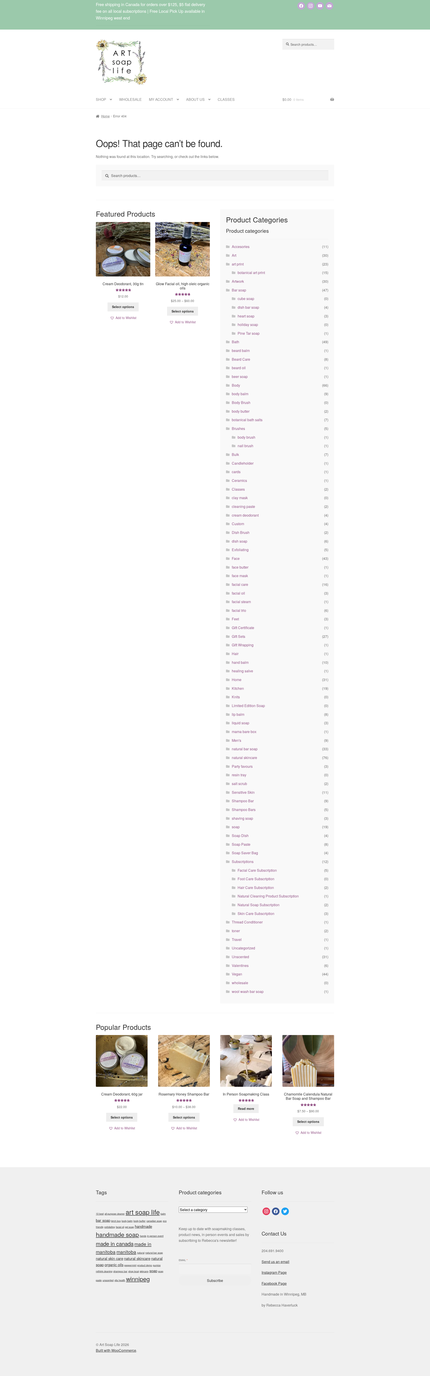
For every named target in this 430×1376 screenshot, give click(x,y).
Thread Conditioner (247, 922)
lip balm (238, 714)
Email (183, 1260)
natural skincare (244, 757)
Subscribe (215, 1280)
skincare (144, 1271)
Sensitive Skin (243, 792)
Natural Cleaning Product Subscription (268, 896)
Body (236, 385)
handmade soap (117, 1234)
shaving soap (242, 818)
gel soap (129, 1227)
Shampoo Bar (243, 800)
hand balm (240, 662)
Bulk (235, 454)
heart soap (246, 316)
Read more (246, 1108)
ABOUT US (195, 99)
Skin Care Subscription (256, 913)
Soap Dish (240, 835)
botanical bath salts (247, 419)
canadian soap (154, 1221)
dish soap (239, 541)
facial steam (241, 601)
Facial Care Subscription (257, 870)
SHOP (101, 99)
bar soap (103, 1220)
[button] (123, 317)
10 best (100, 1213)
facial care (240, 584)
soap (236, 826)
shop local (133, 1271)
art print (238, 264)
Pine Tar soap (249, 333)
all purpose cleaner (115, 1213)
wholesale (240, 982)
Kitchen (238, 688)
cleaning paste (243, 506)
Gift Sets (238, 636)
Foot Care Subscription (256, 878)
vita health (119, 1280)
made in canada (114, 1243)
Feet (235, 618)
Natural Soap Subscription (259, 904)
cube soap (246, 298)
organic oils (114, 1264)
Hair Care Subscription (256, 887)
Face (236, 558)
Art (234, 255)
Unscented (240, 956)
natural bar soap (245, 748)
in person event (155, 1236)
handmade (143, 1226)
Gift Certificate (243, 627)
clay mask (240, 497)
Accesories (240, 246)
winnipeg (138, 1278)
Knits (236, 696)
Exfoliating (240, 549)
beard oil (239, 367)
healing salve (242, 670)
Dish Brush (240, 532)
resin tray (239, 774)
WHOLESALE (130, 99)
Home (105, 116)
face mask (240, 575)
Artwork (238, 281)
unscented (108, 1280)
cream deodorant (245, 515)
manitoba (126, 1251)
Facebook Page (274, 1283)
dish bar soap (248, 307)
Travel (237, 939)
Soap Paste (241, 844)
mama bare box (244, 731)
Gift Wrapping (243, 644)
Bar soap (239, 290)
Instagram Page (274, 1272)
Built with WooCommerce (116, 1350)
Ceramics (239, 480)
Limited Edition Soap (248, 705)
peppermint (130, 1265)
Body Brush (241, 402)
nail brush (245, 445)
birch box (116, 1221)
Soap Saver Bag (245, 852)
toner (236, 930)
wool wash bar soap (248, 991)
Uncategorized (243, 948)
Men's (236, 740)
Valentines (240, 965)
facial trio (239, 610)
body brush (246, 437)
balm (163, 1213)
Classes (238, 489)
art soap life (143, 1211)
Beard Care (241, 359)
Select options (123, 306)
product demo (144, 1265)
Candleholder (243, 463)
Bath (235, 341)
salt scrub (239, 783)
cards (236, 471)
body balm (240, 393)
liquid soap (240, 722)
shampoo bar (120, 1271)
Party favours (242, 766)
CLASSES (226, 99)
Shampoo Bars (244, 809)
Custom (238, 523)
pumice (157, 1265)
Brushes (238, 428)
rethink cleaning (104, 1271)
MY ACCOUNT (161, 99)
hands (143, 1236)
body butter (240, 411)
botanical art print (251, 272)
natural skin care (109, 1258)
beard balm (241, 350)
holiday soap (248, 324)
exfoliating (109, 1227)
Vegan (237, 974)
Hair (235, 653)
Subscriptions (243, 861)
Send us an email (275, 1261)
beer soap (240, 376)
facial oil (238, 593)
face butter (240, 567)
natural (140, 1252)
